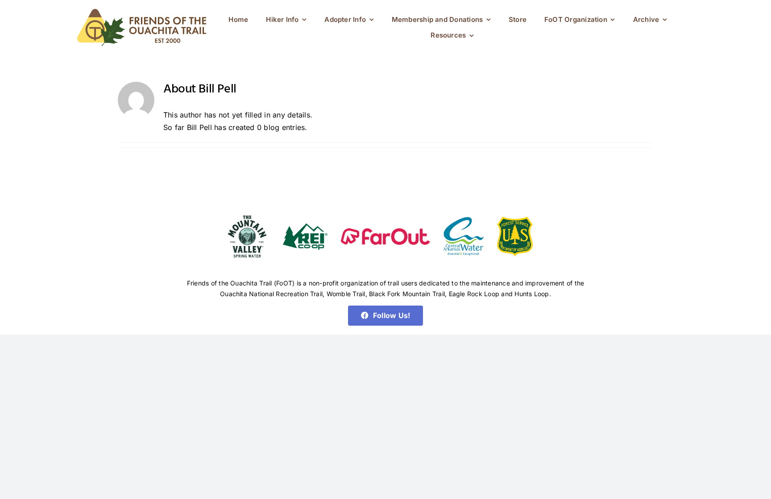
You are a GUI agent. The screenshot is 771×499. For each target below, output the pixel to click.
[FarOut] (385, 231)
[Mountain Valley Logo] (247, 214)
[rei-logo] (305, 226)
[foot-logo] (141, 12)
